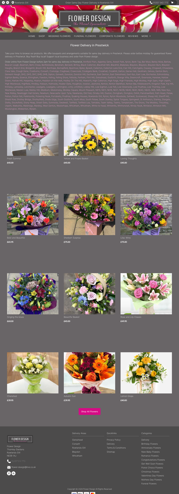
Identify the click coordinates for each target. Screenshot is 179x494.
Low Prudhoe (139, 87)
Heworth (87, 80)
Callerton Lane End (113, 68)
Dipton (51, 74)
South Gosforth (65, 99)
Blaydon (134, 65)
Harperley (28, 80)
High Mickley (140, 80)
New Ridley (10, 93)
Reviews (133, 36)
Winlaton (147, 105)
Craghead (64, 71)
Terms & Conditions (116, 447)
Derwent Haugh (12, 74)
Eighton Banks (12, 77)
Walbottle (17, 105)
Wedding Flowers (59, 36)
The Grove (139, 102)
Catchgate (137, 68)
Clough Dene (22, 71)
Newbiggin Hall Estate (28, 93)
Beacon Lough (12, 65)
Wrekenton (23, 108)
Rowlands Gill (95, 96)
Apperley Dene (105, 61)
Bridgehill (30, 68)
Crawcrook (75, 71)
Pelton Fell (17, 96)
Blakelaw (124, 65)
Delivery (111, 443)
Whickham (74, 105)
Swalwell (63, 102)
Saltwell (131, 96)
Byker (82, 68)
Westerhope (62, 105)
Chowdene (167, 68)
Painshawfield (147, 93)
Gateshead (101, 77)
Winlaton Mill (159, 105)
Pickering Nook (43, 96)
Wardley (38, 105)
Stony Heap (29, 102)
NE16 (109, 90)
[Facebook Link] (3, 2)
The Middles (152, 102)
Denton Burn (161, 71)
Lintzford (78, 87)
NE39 (121, 90)
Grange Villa (123, 77)
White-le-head (99, 105)
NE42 (140, 90)
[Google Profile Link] (7, 2)
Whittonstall (123, 105)
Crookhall (103, 71)
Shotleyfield (38, 99)
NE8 (153, 90)
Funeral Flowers (85, 36)
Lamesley (18, 87)
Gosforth (112, 77)
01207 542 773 (160, 2)
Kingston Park (158, 83)
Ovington (128, 93)
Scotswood (141, 96)
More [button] (145, 36)
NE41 (134, 90)
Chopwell (156, 68)
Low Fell (112, 87)
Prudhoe (66, 96)
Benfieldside (48, 65)
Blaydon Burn (154, 65)
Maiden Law (22, 90)
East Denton (103, 74)
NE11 (103, 90)
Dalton (121, 71)
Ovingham (118, 93)
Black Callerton (88, 65)
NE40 (128, 90)
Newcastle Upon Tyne (60, 93)
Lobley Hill (89, 87)
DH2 (23, 74)
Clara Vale (10, 71)
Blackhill (115, 65)
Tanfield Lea (84, 102)
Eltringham (33, 77)
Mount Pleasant (86, 90)
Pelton (8, 96)
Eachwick (91, 74)
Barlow (167, 61)
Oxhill (136, 93)
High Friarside (126, 80)
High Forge (113, 80)
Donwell (59, 74)
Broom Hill (41, 68)
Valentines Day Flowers (152, 475)
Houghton (77, 83)
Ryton (106, 96)
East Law (140, 74)
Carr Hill (127, 68)
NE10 (97, 90)
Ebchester (151, 74)
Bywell (89, 68)
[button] (89, 434)
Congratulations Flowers (153, 459)
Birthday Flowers (149, 443)
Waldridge (28, 105)
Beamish (24, 65)
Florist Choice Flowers (152, 467)
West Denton (49, 105)
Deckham (142, 71)
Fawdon (43, 77)
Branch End (19, 68)
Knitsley (9, 87)
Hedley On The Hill (72, 80)
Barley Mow (157, 61)
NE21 (115, 90)
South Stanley (105, 99)
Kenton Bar (131, 83)
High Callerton (100, 80)
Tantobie (95, 102)
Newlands (77, 93)
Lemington (62, 87)
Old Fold (87, 93)
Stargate (166, 99)
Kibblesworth (143, 83)
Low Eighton (101, 87)
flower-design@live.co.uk (24, 467)
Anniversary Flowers (151, 447)
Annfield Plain (89, 61)
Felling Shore (62, 77)
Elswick (23, 77)
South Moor (79, 99)
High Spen (153, 80)
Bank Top (136, 61)
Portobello (56, 96)
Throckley (163, 102)
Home (31, 36)
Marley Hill (34, 90)
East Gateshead (118, 74)
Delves (151, 71)
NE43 (147, 90)
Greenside (146, 77)
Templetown (127, 102)
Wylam (32, 108)
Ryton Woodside (118, 96)
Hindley (35, 83)
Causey (147, 68)
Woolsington (11, 108)
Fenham (81, 77)
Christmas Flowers (150, 471)
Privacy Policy (114, 439)
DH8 (39, 74)
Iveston (86, 83)
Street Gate (41, 102)
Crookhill (113, 71)
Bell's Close (34, 65)
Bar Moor (146, 61)
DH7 (34, 74)
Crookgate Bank (89, 71)
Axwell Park (118, 61)
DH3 (29, 74)
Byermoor (73, 68)
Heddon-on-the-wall (52, 80)
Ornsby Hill (98, 93)
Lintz (70, 87)
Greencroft (135, 77)
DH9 (45, 74)
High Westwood (12, 83)
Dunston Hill (80, 74)
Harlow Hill (17, 80)
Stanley (157, 99)
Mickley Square (70, 90)
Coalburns (34, 71)
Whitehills (111, 105)
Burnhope (51, 68)
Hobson (43, 83)
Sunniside (53, 102)
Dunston (69, 74)
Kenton (104, 83)
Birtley (77, 65)
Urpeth (8, 105)
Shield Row (10, 99)
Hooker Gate (65, 83)
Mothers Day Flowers (151, 479)
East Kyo (131, 74)
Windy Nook (136, 105)
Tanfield (73, 102)
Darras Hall (131, 71)
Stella (7, 102)
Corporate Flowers (112, 36)
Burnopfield (62, 68)
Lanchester (29, 87)
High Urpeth (164, 80)
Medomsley (56, 90)
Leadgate (40, 87)
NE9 (158, 90)
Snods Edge (50, 99)
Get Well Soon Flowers (152, 463)
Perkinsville (29, 96)
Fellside (73, 77)
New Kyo (165, 90)
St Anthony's (146, 99)
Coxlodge (54, 71)
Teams (117, 102)
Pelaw (169, 93)
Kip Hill (169, 83)
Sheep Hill (153, 96)
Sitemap (111, 451)
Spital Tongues (121, 99)
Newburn (44, 93)
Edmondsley (163, 74)
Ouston (108, 93)
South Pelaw (92, 99)
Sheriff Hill (164, 96)
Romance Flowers (150, 455)
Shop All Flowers (89, 411)
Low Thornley (153, 87)
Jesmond (95, 83)
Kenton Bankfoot (117, 83)
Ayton (128, 61)
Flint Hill (91, 77)
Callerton (97, 68)
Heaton (37, 80)
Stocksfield (17, 102)
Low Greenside (124, 87)
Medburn (45, 90)
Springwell (134, 99)
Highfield (25, 83)
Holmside (53, 83)
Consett (44, 71)
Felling (51, 77)
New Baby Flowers (150, 451)
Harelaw (156, 77)
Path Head (160, 93)
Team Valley (106, 102)
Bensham (59, 65)
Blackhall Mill (103, 65)
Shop (42, 36)
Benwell (68, 65)
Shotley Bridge (24, 99)
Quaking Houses (79, 96)
